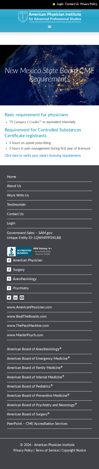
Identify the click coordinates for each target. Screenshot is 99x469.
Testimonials (16, 204)
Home (11, 177)
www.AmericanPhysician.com (29, 307)
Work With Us (18, 195)
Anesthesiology (24, 279)
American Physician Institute (49, 16)
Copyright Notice (73, 450)
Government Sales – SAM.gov (29, 233)
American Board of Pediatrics (30, 386)
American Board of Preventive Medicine (38, 395)
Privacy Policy (23, 450)
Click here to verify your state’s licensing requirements (43, 155)
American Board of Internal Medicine (35, 377)
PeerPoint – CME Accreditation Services (37, 424)
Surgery (18, 270)
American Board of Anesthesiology (34, 349)
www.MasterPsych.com (25, 335)
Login (11, 223)
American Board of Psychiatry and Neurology (42, 405)
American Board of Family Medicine (35, 368)
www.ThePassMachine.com (28, 325)
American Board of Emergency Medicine (38, 358)
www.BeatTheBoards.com (27, 316)
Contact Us (15, 214)
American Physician (27, 260)
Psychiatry (20, 288)
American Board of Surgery (28, 414)
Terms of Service (47, 450)
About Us (14, 186)
